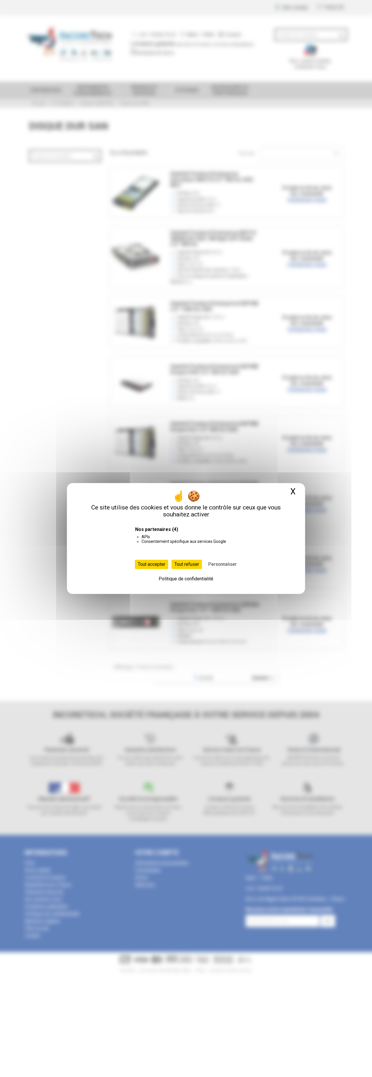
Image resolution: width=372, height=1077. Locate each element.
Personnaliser (222, 564)
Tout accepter (151, 564)
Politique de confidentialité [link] (186, 579)
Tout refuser (186, 564)
